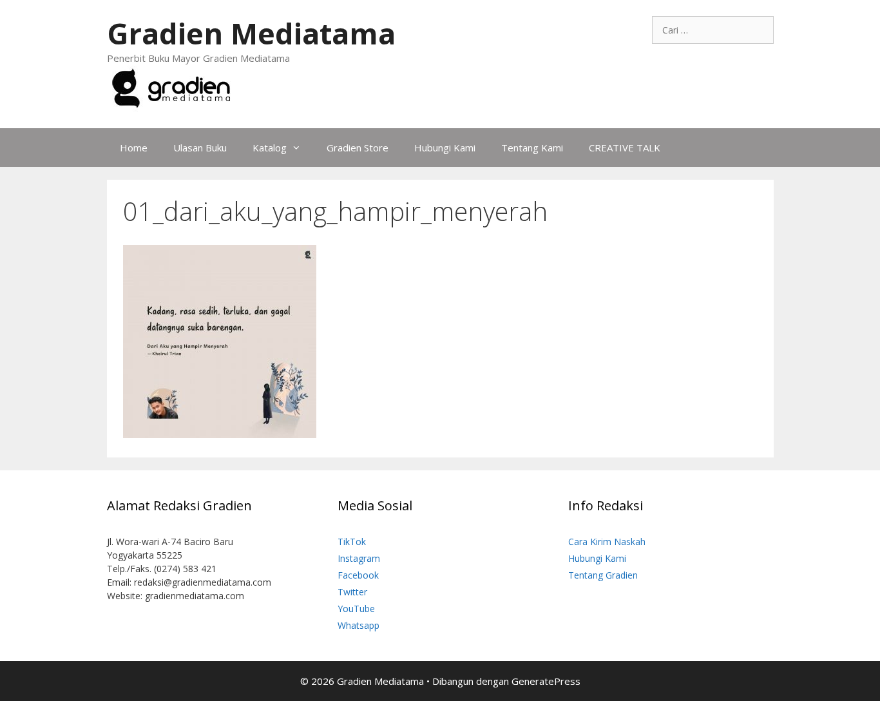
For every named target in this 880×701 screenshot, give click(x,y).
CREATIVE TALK (624, 147)
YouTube (356, 608)
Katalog (270, 147)
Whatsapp (358, 625)
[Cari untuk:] (713, 30)
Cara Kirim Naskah (607, 541)
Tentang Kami (532, 147)
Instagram (359, 558)
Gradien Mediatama (251, 33)
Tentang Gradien (603, 575)
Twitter (352, 592)
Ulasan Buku (200, 147)
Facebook (358, 575)
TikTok (352, 541)
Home (134, 147)
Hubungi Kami (444, 147)
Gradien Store (357, 147)
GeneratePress (546, 681)
